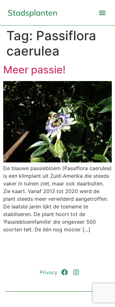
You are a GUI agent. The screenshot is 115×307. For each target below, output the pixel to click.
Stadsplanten (32, 13)
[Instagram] (76, 272)
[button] (102, 12)
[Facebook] (64, 272)
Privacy (48, 272)
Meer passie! (34, 70)
